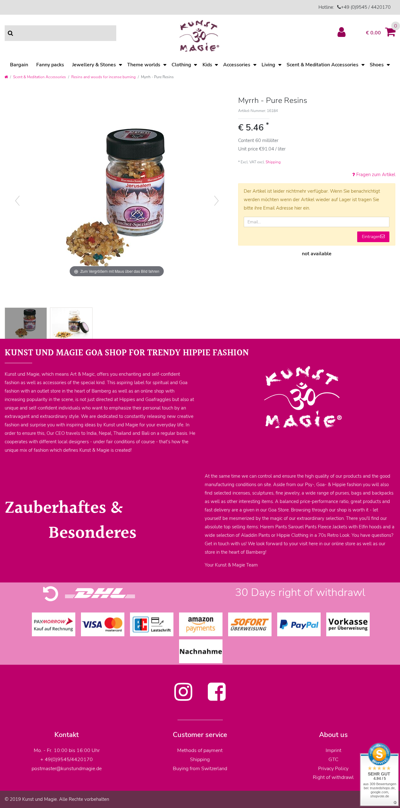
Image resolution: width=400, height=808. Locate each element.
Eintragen (371, 237)
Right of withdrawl (333, 777)
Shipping (273, 162)
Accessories (236, 64)
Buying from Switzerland (200, 768)
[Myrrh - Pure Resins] (26, 323)
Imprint (333, 750)
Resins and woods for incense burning (103, 76)
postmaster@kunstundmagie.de (67, 768)
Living (268, 64)
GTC (333, 759)
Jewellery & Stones (94, 64)
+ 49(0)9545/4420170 (66, 759)
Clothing (181, 64)
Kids (207, 64)
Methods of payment (199, 750)
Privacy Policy (333, 768)
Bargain (19, 64)
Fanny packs (50, 64)
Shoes (377, 64)
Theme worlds (143, 64)
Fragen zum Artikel (375, 174)
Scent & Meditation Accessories (322, 64)
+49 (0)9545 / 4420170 (366, 7)
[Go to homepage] (6, 76)
